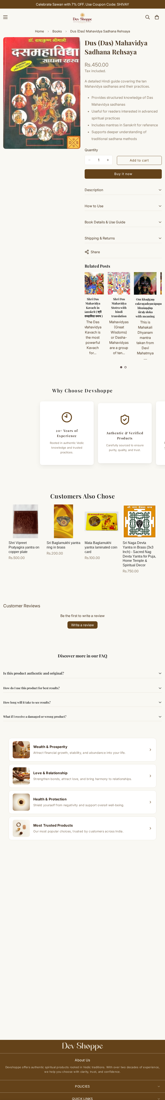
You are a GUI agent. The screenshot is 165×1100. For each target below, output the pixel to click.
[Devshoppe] (82, 17)
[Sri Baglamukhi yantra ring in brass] (63, 521)
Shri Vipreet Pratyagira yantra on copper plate (24, 547)
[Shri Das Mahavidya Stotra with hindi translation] (96, 283)
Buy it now (123, 174)
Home (39, 31)
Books (57, 31)
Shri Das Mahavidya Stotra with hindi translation (96, 307)
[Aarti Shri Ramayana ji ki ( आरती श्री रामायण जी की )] (149, 283)
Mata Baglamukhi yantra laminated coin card (101, 547)
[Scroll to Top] (157, 1077)
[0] (157, 17)
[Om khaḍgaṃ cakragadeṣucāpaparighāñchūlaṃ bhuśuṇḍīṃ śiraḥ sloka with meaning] (123, 283)
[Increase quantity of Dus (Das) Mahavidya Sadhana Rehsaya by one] (107, 160)
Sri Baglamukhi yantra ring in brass (63, 545)
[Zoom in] (73, 46)
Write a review (82, 625)
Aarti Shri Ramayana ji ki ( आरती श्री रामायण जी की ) (149, 305)
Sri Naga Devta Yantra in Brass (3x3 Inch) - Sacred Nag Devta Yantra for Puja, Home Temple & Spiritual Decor (139, 554)
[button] (121, 367)
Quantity (91, 150)
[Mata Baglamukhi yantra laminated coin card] (101, 521)
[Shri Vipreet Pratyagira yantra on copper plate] (25, 521)
